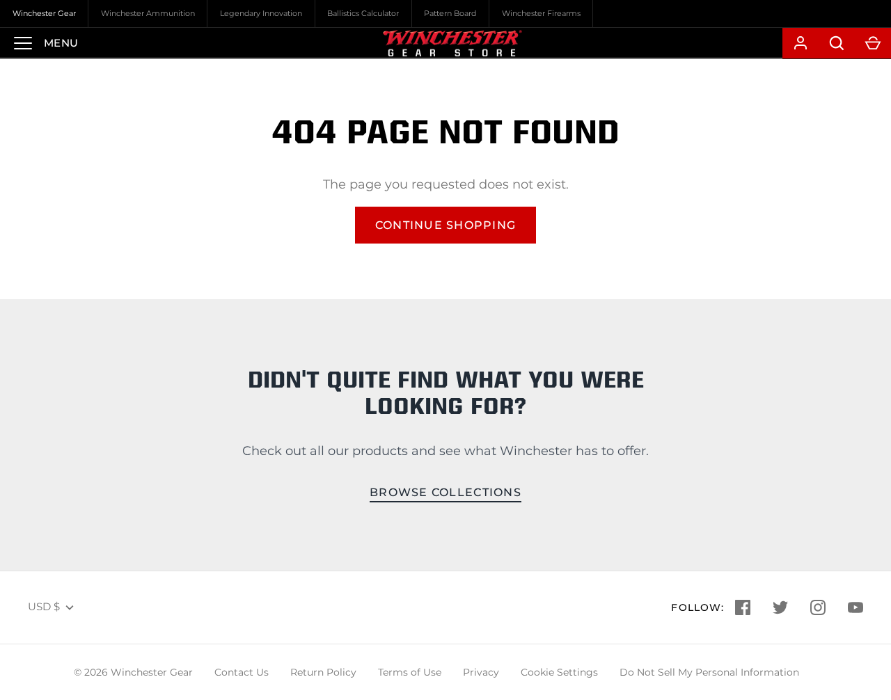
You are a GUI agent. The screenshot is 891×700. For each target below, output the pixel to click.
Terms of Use (409, 672)
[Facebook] (742, 607)
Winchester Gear (44, 13)
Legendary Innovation (261, 13)
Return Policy (323, 672)
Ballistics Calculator (363, 13)
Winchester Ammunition (148, 13)
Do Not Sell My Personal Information (709, 672)
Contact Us (241, 672)
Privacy (481, 672)
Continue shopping (445, 225)
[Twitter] (780, 607)
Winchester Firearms (541, 13)
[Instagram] (818, 607)
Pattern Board (450, 13)
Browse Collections (445, 492)
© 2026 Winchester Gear (133, 672)
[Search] (836, 43)
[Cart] (873, 43)
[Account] (800, 43)
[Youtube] (855, 607)
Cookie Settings (559, 672)
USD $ (44, 606)
